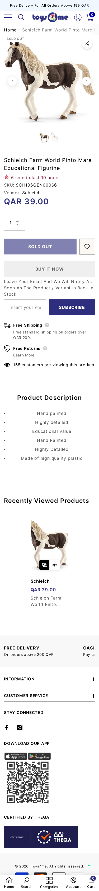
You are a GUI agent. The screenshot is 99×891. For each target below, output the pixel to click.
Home (10, 30)
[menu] (8, 17)
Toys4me (39, 866)
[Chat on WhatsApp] (92, 860)
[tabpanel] (49, 563)
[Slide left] (12, 81)
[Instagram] (19, 727)
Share (87, 43)
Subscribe (72, 307)
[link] (9, 882)
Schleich (31, 192)
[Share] (87, 43)
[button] (21, 17)
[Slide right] (86, 81)
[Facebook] (6, 727)
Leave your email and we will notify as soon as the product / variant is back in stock (48, 288)
